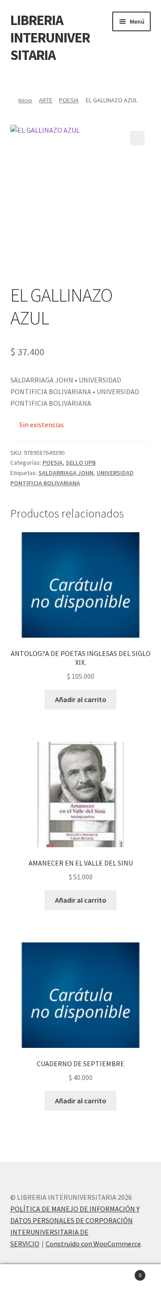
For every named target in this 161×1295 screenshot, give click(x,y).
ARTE (45, 100)
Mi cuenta (27, 1280)
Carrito (124, 1272)
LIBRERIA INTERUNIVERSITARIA (50, 37)
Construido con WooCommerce (93, 1243)
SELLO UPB (81, 462)
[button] (137, 138)
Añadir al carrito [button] (80, 699)
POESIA (69, 100)
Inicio (25, 100)
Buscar (80, 1280)
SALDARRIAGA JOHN (65, 473)
